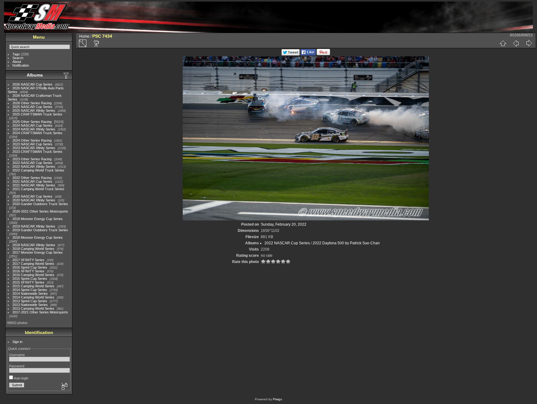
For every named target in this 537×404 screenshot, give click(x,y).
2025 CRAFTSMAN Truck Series (37, 114)
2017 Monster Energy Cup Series (37, 252)
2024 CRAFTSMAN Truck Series (37, 133)
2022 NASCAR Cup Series (32, 163)
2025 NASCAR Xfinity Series (33, 110)
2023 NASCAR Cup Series (32, 144)
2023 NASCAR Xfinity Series (33, 148)
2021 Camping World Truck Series (38, 189)
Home (84, 36)
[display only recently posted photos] (66, 75)
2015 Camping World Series (33, 286)
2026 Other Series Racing (32, 103)
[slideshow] (96, 43)
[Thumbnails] (502, 43)
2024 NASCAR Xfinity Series (33, 129)
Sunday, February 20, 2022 (283, 224)
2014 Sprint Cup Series (29, 290)
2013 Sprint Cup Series (29, 301)
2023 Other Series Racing (32, 159)
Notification (20, 65)
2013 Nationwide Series (30, 305)
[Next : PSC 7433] (528, 43)
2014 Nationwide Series (30, 293)
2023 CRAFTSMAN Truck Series (37, 151)
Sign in (17, 342)
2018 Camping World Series (33, 249)
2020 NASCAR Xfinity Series (33, 200)
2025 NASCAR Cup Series (32, 107)
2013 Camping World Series (33, 308)
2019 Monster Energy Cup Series (37, 219)
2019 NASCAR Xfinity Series (33, 226)
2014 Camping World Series (33, 297)
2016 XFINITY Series (28, 271)
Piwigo (277, 399)
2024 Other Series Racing (32, 140)
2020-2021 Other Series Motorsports (40, 211)
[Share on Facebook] (308, 54)
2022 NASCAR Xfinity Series (33, 166)
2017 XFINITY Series (28, 260)
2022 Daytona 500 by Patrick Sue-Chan (346, 243)
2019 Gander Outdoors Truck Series (40, 230)
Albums (35, 75)
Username (17, 355)
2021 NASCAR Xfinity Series (33, 185)
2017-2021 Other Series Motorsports (40, 312)
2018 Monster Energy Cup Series (37, 237)
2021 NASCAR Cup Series (32, 181)
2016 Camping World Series (33, 275)
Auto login (20, 378)
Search (17, 58)
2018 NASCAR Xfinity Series (33, 245)
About (16, 61)
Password (16, 366)
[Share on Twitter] (291, 54)
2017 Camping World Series (33, 263)
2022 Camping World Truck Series (38, 170)
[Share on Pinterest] (323, 54)
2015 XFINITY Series (28, 282)
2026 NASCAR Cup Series (32, 84)
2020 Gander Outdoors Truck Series (40, 204)
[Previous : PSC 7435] (515, 43)
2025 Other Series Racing (32, 122)
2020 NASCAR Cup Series (32, 196)
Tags (16, 54)
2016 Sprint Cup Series (29, 267)
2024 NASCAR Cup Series (32, 125)
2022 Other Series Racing (32, 178)
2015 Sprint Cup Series (29, 278)
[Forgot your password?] (64, 387)
